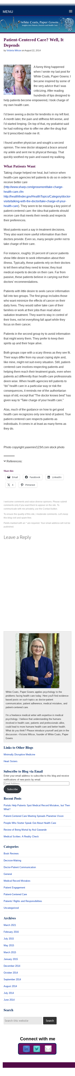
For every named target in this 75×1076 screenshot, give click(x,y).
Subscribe (12, 789)
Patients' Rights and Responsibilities (23, 901)
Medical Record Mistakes (17, 880)
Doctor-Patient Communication (20, 867)
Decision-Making (12, 860)
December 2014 (12, 966)
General (8, 874)
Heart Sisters (10, 761)
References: (14, 461)
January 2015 (11, 959)
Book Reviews (11, 853)
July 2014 (9, 993)
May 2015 (9, 945)
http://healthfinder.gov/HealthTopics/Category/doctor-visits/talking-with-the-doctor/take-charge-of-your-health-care (37, 201)
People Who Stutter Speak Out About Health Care (30, 823)
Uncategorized (11, 908)
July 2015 (9, 938)
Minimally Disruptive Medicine (20, 754)
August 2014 (10, 986)
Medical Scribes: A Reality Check (21, 836)
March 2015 (10, 952)
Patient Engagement (14, 887)
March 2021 (10, 925)
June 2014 (9, 999)
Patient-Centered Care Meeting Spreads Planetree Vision (34, 816)
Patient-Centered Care (15, 894)
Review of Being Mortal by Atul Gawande (25, 829)
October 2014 (11, 972)
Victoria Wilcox (14, 50)
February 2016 (11, 931)
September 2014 (12, 979)
